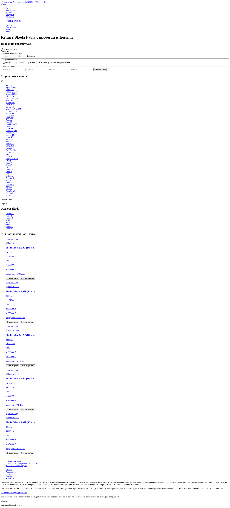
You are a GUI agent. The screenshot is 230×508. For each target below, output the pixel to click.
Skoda (8, 29)
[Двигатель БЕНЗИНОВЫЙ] (10, 63)
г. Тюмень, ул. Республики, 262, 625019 (17, 2)
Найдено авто (100, 69)
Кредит (9, 13)
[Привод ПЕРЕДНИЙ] (35, 63)
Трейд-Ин (10, 15)
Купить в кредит (12, 278)
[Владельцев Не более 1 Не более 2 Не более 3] (47, 63)
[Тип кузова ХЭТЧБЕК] (65, 63)
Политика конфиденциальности (14, 493)
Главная (9, 8)
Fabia (8, 31)
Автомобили (11, 10)
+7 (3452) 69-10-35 (41, 2)
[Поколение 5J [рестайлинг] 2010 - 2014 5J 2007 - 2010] (38, 56)
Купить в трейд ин (27, 278)
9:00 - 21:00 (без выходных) (17, 466)
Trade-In (9, 476)
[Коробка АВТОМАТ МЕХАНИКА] (23, 63)
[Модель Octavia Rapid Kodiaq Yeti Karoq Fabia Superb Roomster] (22, 56)
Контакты (10, 17)
